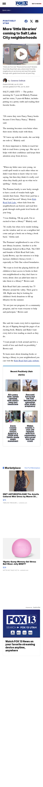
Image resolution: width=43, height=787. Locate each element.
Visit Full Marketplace (32, 468)
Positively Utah (9, 22)
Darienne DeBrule (18, 81)
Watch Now (36, 3)
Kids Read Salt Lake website (26, 360)
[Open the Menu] (4, 4)
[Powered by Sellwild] (36, 607)
